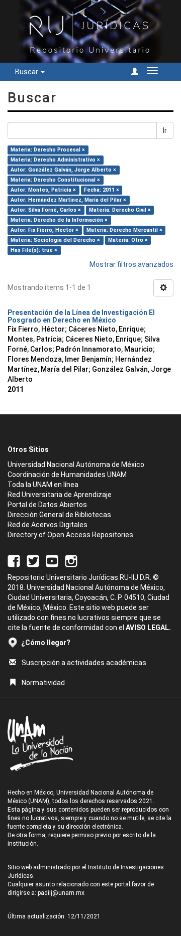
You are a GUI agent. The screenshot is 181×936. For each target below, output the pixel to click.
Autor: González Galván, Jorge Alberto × (63, 170)
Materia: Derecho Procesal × (48, 149)
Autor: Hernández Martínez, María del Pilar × (68, 200)
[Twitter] (33, 561)
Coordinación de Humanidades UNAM (67, 475)
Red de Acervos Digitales (47, 525)
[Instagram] (71, 561)
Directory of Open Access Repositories (70, 535)
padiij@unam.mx (61, 892)
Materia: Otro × (128, 240)
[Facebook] (14, 561)
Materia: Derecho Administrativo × (55, 160)
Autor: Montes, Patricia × (43, 190)
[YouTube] (52, 561)
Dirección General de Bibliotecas (59, 515)
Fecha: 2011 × (101, 190)
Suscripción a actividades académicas (84, 663)
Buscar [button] (27, 72)
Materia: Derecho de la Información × (59, 220)
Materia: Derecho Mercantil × (124, 230)
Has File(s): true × (34, 250)
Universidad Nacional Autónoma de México (76, 464)
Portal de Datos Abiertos (47, 505)
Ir (165, 130)
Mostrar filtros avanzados (131, 264)
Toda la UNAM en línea (43, 485)
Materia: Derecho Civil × (120, 210)
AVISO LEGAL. (148, 627)
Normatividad (43, 683)
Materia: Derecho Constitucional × (55, 180)
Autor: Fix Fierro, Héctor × (44, 230)
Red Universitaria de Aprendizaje (60, 495)
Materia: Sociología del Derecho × (55, 240)
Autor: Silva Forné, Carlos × (46, 210)
